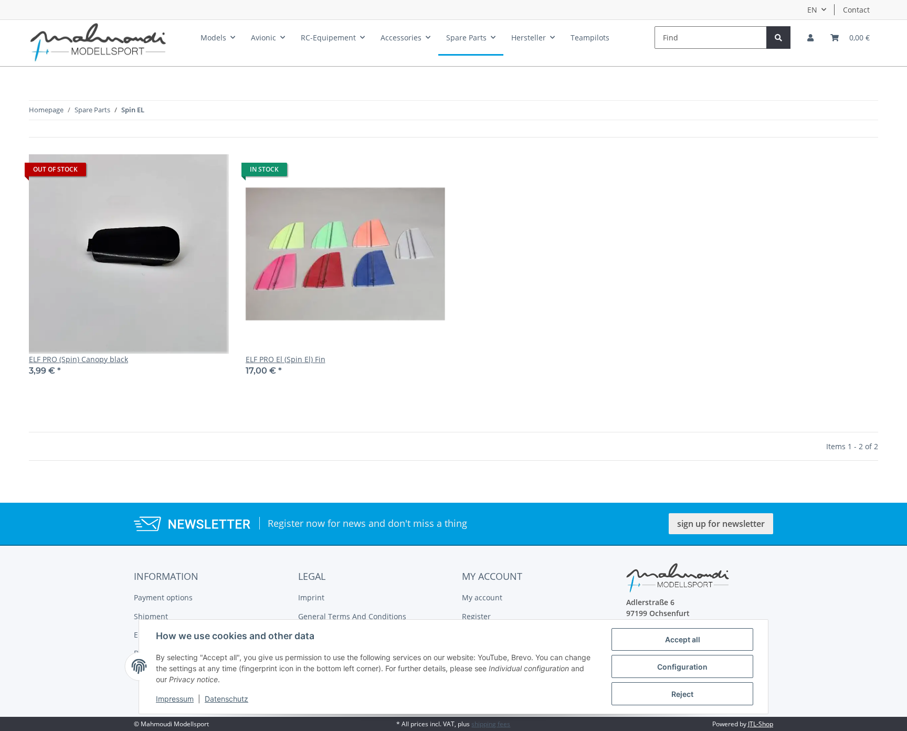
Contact (856, 10)
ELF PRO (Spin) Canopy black (78, 359)
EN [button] (812, 10)
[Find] (778, 37)
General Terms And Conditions (352, 616)
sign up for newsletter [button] (721, 523)
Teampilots (590, 38)
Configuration (682, 666)
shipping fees (490, 723)
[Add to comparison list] (211, 172)
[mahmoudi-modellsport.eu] (98, 40)
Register (476, 616)
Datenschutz (226, 698)
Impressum (175, 698)
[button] (810, 37)
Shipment (151, 616)
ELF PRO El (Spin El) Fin (285, 359)
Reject (682, 694)
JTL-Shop (760, 723)
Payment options (163, 597)
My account (482, 597)
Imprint (311, 597)
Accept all (682, 639)
